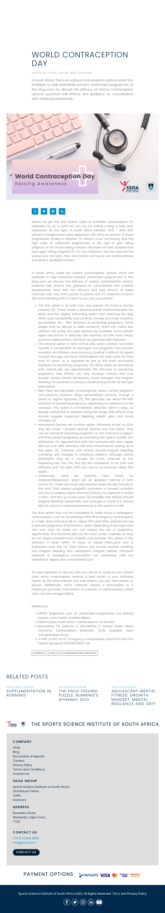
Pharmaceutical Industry (79, 653)
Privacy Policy (22, 765)
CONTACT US (26, 852)
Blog (16, 752)
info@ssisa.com (24, 843)
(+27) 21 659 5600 (26, 838)
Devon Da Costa (44, 73)
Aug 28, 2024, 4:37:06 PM (72, 687)
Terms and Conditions (29, 769)
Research (39, 653)
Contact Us (21, 774)
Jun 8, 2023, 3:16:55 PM (123, 687)
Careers (18, 761)
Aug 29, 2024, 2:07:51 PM (19, 687)
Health (54, 653)
